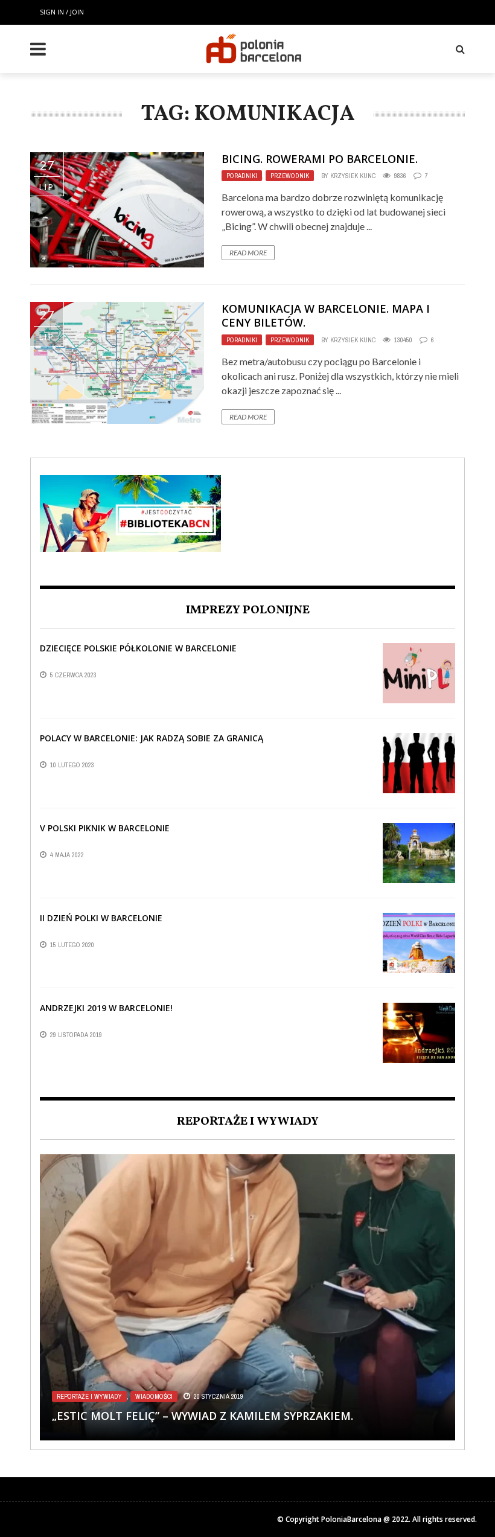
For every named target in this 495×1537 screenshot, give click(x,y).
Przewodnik (289, 175)
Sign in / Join (62, 11)
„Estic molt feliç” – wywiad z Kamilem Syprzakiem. (202, 1415)
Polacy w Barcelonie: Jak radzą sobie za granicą (151, 738)
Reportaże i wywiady (89, 1396)
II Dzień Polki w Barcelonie (101, 918)
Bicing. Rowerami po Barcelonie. (320, 159)
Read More (248, 252)
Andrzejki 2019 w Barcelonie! (106, 1008)
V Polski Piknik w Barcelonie (105, 828)
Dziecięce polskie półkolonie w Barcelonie (138, 648)
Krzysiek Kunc (352, 175)
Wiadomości (154, 1396)
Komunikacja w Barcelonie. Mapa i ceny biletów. (326, 315)
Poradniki (241, 175)
